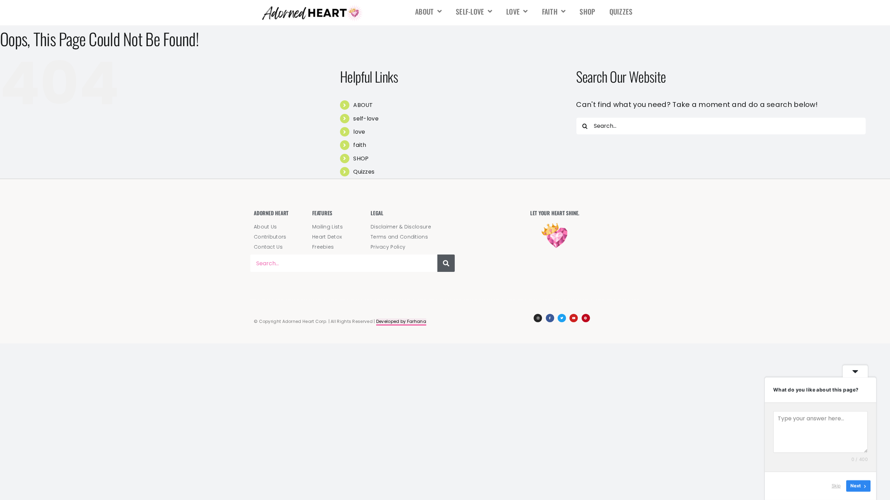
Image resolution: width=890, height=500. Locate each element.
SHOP (587, 11)
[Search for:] (721, 125)
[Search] (446, 263)
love (513, 11)
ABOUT (424, 11)
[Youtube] (573, 318)
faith (550, 11)
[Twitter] (562, 318)
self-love (470, 11)
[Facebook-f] (550, 318)
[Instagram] (538, 318)
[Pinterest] (586, 318)
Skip (836, 486)
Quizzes (621, 11)
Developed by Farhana (401, 321)
